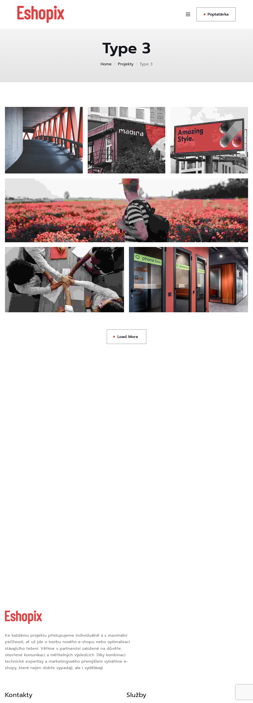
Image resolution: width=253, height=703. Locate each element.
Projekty (125, 64)
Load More (127, 337)
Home (106, 64)
